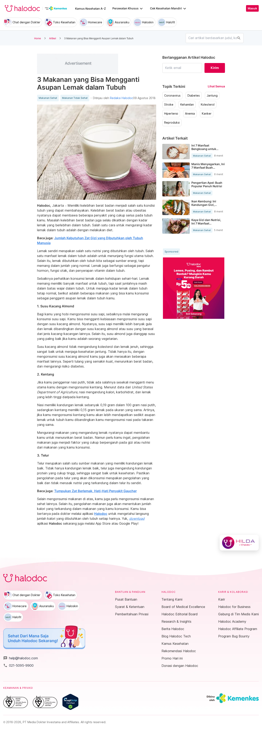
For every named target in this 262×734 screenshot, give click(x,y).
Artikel (52, 38)
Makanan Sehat (48, 98)
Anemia (190, 113)
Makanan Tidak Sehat (75, 98)
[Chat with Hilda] (239, 542)
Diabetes (193, 95)
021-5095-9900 (18, 665)
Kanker (206, 113)
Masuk (252, 8)
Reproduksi (172, 122)
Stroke (168, 104)
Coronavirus (172, 95)
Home (37, 38)
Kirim (215, 68)
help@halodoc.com (20, 658)
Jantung (212, 95)
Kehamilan (187, 104)
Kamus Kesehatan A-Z (90, 8)
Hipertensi (171, 113)
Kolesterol (208, 104)
